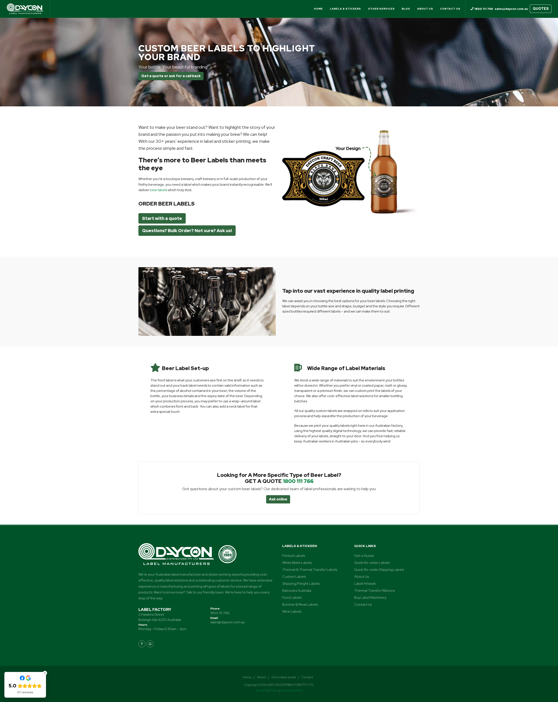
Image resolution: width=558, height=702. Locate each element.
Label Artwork (365, 583)
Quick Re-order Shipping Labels (379, 569)
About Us (361, 576)
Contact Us (363, 604)
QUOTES (541, 8)
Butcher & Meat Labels (300, 604)
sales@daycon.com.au (227, 622)
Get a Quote (364, 555)
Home (247, 677)
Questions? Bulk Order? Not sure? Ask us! (187, 230)
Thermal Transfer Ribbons (374, 590)
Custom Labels (294, 576)
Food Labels (291, 597)
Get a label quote (283, 677)
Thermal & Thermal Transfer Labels (309, 569)
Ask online (278, 499)
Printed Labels (293, 555)
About (261, 677)
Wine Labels (291, 611)
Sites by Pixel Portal (291, 690)
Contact (307, 677)
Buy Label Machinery (370, 597)
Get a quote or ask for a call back (171, 76)
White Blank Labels (297, 562)
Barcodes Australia (296, 590)
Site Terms (262, 690)
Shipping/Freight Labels (301, 583)
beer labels (158, 190)
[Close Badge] (45, 673)
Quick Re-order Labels (372, 562)
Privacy (274, 690)
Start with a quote (162, 218)
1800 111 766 (298, 481)
